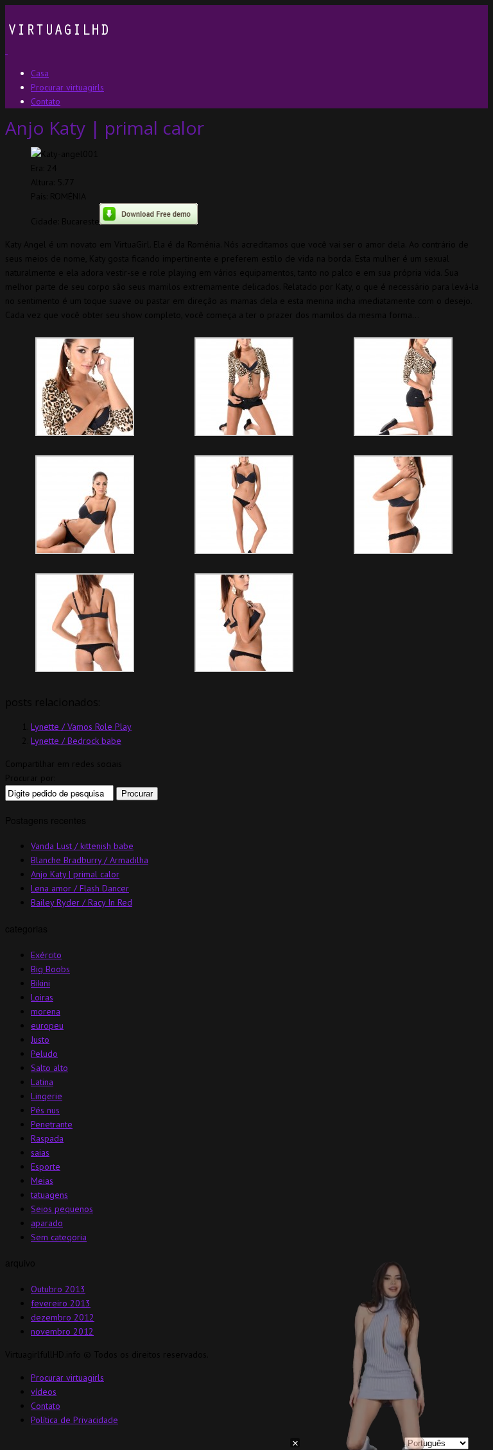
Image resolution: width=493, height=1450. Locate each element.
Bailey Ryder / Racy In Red (81, 902)
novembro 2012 (62, 1331)
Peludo (44, 1053)
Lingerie (46, 1096)
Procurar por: (30, 778)
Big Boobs (50, 969)
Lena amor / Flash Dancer (80, 888)
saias (40, 1152)
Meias (42, 1180)
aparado (47, 1223)
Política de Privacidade (74, 1420)
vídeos (43, 1391)
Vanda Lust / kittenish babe (82, 846)
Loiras (42, 997)
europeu (47, 1025)
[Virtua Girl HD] (57, 50)
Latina (42, 1082)
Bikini (40, 983)
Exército (46, 955)
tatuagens (49, 1195)
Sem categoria (59, 1237)
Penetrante (52, 1124)
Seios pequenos (62, 1209)
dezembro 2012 (62, 1317)
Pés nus (45, 1110)
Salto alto (49, 1068)
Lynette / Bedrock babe (76, 740)
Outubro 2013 (58, 1289)
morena (45, 1011)
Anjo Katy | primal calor (75, 874)
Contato (45, 1406)
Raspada (47, 1138)
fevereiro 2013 (61, 1303)
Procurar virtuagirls (67, 1377)
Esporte (45, 1166)
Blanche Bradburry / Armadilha (89, 860)
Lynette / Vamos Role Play (81, 726)
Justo (40, 1039)
